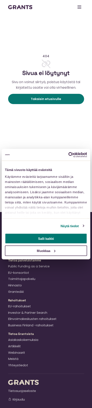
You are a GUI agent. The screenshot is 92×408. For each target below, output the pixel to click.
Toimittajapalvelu (21, 279)
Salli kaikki (46, 238)
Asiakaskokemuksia (23, 340)
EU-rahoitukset (19, 306)
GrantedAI (16, 292)
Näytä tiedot (70, 226)
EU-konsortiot (18, 273)
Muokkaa (43, 250)
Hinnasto (15, 285)
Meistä (13, 359)
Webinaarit (16, 353)
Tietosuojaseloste (22, 391)
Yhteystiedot (18, 365)
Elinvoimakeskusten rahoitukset (32, 319)
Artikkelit (14, 346)
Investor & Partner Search (27, 313)
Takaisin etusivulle (46, 99)
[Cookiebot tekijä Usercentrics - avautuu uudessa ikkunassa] (68, 155)
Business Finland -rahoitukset (30, 325)
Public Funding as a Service (29, 266)
